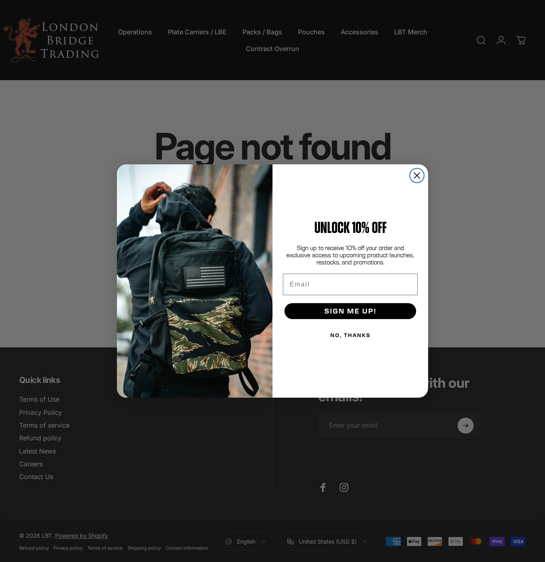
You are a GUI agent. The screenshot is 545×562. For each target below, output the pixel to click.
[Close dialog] (417, 175)
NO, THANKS (350, 335)
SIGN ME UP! (350, 311)
